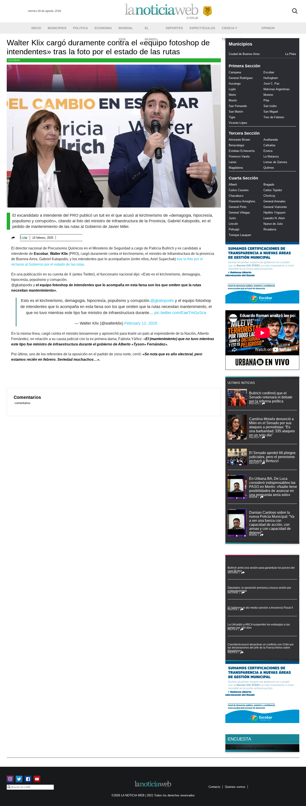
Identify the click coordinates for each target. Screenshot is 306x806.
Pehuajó (234, 229)
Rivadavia (269, 229)
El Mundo (151, 30)
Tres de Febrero (273, 117)
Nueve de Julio (273, 223)
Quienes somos (235, 787)
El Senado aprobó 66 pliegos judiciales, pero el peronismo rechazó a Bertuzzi (272, 457)
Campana (235, 72)
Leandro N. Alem (274, 218)
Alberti (233, 184)
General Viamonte (275, 207)
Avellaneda (270, 139)
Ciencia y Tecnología (232, 30)
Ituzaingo (235, 83)
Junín (232, 218)
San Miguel (270, 111)
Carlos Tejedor (272, 190)
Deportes (174, 28)
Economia (103, 28)
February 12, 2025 (140, 323)
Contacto (214, 787)
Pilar (266, 100)
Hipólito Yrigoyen (274, 212)
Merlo (232, 94)
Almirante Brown (239, 139)
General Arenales (274, 201)
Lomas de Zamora (275, 162)
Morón (233, 100)
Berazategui (236, 145)
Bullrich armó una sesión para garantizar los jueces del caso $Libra (261, 569)
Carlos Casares (239, 190)
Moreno (268, 94)
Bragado (268, 184)
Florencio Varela (239, 156)
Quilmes (268, 167)
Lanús (233, 162)
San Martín (236, 111)
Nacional (233, 573)
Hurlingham (270, 78)
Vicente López (238, 123)
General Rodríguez (241, 78)
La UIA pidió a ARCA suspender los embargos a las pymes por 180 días (259, 626)
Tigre (232, 117)
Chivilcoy (269, 195)
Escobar (14, 60)
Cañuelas (269, 145)
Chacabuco (236, 195)
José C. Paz (271, 83)
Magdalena (236, 167)
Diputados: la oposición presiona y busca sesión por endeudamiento (259, 589)
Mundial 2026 (126, 30)
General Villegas (239, 212)
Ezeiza (267, 151)
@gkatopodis (162, 300)
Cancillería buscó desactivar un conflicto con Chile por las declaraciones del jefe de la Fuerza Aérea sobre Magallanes (261, 647)
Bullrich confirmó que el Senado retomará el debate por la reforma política (270, 397)
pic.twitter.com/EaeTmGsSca (180, 312)
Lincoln (233, 223)
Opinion (268, 28)
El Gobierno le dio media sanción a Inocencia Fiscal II (260, 607)
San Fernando (238, 106)
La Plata (290, 54)
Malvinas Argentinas (276, 89)
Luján (232, 89)
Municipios (57, 28)
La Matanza (271, 156)
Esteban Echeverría (241, 151)
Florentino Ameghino (242, 201)
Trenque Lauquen (240, 235)
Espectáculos (202, 28)
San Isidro (270, 106)
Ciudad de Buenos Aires (244, 54)
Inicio (36, 28)
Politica (80, 28)
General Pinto (237, 207)
